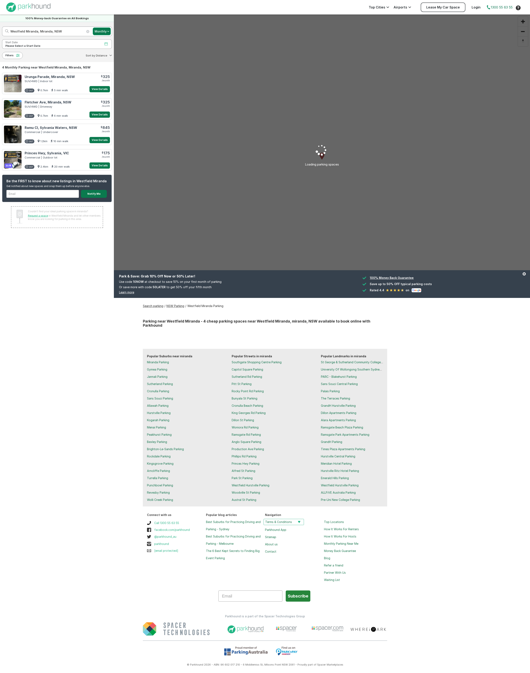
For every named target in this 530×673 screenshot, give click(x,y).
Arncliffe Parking (158, 471)
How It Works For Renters (341, 529)
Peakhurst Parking (159, 434)
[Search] (5, 31)
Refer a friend (333, 565)
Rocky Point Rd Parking (248, 391)
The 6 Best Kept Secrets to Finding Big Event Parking (233, 554)
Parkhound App (275, 529)
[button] (98, 55)
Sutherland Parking (160, 384)
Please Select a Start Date (22, 45)
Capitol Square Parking (247, 369)
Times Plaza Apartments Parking (343, 449)
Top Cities (377, 7)
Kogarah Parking (158, 420)
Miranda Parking (158, 362)
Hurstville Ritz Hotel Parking (340, 471)
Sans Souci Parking (160, 398)
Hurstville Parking (159, 413)
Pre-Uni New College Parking (340, 499)
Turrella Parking (157, 478)
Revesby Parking (158, 492)
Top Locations (334, 522)
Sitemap (270, 537)
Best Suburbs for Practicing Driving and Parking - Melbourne (233, 540)
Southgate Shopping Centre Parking (257, 362)
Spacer (321, 664)
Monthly (101, 31)
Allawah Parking (158, 405)
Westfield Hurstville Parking (250, 485)
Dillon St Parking (243, 420)
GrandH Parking (331, 442)
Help (518, 7)
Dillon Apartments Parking (338, 413)
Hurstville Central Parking (338, 456)
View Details (100, 89)
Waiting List (332, 580)
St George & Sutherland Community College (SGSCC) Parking (363, 362)
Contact (270, 551)
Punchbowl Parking (160, 485)
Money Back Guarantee (340, 551)
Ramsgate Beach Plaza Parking (342, 427)
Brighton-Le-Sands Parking (165, 449)
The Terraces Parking (335, 398)
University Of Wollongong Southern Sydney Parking (356, 369)
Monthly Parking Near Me (341, 543)
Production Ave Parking (248, 449)
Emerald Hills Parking (335, 478)
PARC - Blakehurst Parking (339, 376)
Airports (400, 7)
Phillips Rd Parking (244, 456)
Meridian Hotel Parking (336, 463)
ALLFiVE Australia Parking (338, 492)
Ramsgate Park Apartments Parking (345, 434)
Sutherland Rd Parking (247, 376)
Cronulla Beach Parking (247, 405)
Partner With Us (335, 572)
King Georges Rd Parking (249, 413)
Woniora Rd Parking (245, 427)
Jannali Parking (157, 376)
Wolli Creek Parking (160, 499)
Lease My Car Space (443, 7)
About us (271, 544)
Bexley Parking (157, 442)
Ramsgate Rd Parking (246, 434)
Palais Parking (330, 391)
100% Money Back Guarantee (392, 278)
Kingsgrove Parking (160, 463)
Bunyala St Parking (244, 398)
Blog (327, 558)
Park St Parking (242, 478)
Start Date (11, 42)
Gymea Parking (157, 369)
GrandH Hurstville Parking (338, 405)
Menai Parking (156, 427)
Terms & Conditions (278, 522)
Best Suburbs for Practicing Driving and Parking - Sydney (233, 525)
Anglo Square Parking (246, 442)
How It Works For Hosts (340, 536)
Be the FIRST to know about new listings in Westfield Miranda (56, 181)
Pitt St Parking (242, 384)
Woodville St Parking (246, 492)
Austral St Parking (244, 499)
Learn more (126, 292)
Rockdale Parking (159, 456)
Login (476, 7)
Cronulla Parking (158, 391)
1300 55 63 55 (502, 7)
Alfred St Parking (243, 471)
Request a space (38, 215)
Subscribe (298, 596)
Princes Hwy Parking (245, 463)
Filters (9, 55)
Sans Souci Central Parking (339, 384)
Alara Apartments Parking (338, 420)
